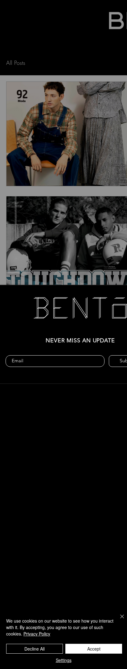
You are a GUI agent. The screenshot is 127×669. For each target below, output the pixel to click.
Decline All (34, 649)
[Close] (118, 620)
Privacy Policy (36, 634)
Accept (93, 649)
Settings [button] (64, 660)
